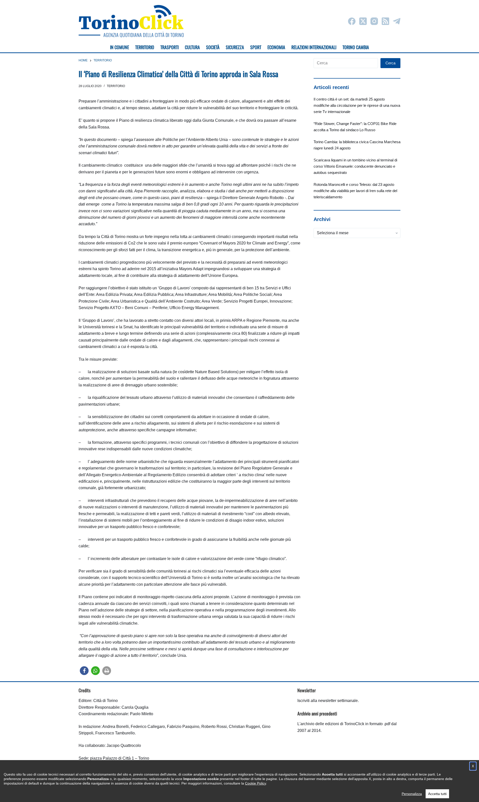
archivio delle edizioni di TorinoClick (332, 724)
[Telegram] (396, 21)
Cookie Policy (255, 783)
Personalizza (412, 794)
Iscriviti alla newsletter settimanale (327, 700)
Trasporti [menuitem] (169, 47)
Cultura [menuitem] (192, 47)
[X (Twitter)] (363, 21)
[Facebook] (352, 21)
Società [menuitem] (213, 47)
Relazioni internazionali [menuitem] (313, 47)
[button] (84, 670)
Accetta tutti (437, 794)
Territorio (116, 86)
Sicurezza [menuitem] (235, 47)
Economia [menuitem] (276, 47)
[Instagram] (374, 21)
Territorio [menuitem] (144, 47)
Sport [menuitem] (255, 47)
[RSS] (385, 21)
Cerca (390, 63)
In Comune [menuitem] (119, 47)
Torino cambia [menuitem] (356, 47)
